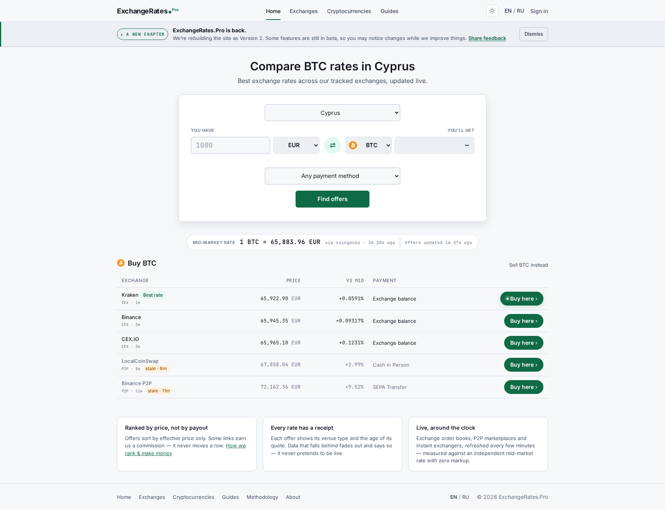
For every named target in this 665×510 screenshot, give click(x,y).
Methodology (262, 497)
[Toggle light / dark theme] (492, 11)
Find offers (332, 199)
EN (508, 10)
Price (293, 280)
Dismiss (536, 33)
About (293, 497)
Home (273, 11)
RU (520, 10)
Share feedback (487, 38)
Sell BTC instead (528, 265)
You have (202, 130)
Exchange (135, 280)
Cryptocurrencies (349, 11)
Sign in (539, 11)
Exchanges (304, 11)
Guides (390, 11)
